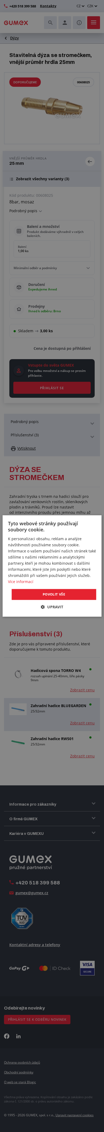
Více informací (20, 581)
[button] (52, 607)
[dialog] (52, 566)
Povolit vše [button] (54, 594)
